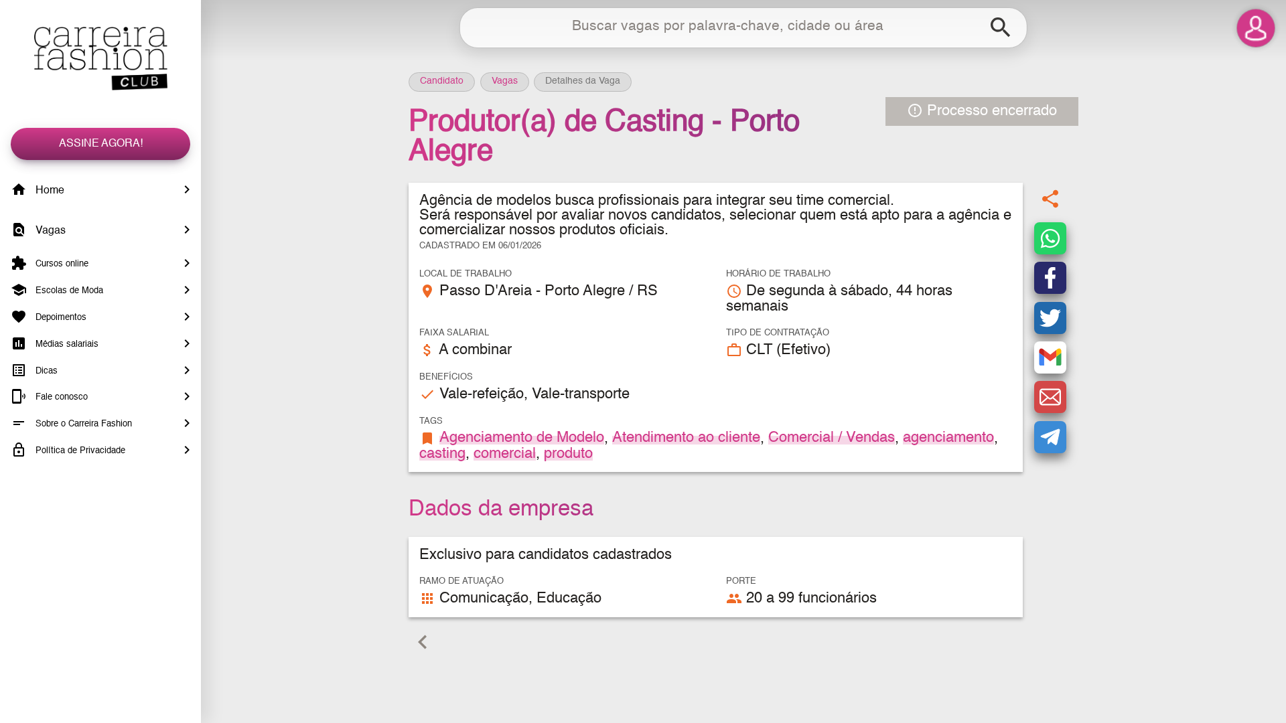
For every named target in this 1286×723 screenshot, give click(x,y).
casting (442, 454)
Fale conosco (60, 397)
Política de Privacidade (79, 451)
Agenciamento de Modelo (521, 437)
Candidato (441, 81)
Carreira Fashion (100, 58)
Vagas (49, 231)
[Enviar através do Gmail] (1050, 357)
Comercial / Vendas (831, 437)
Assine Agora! (101, 144)
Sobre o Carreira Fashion (82, 424)
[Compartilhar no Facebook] (1050, 278)
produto (568, 454)
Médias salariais (65, 344)
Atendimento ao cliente (686, 437)
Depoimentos (59, 317)
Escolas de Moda (68, 291)
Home (48, 190)
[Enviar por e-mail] (1050, 397)
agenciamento (948, 437)
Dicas (45, 370)
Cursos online (60, 264)
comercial (505, 454)
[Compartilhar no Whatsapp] (1050, 238)
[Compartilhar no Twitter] (1050, 318)
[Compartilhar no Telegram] (1050, 437)
